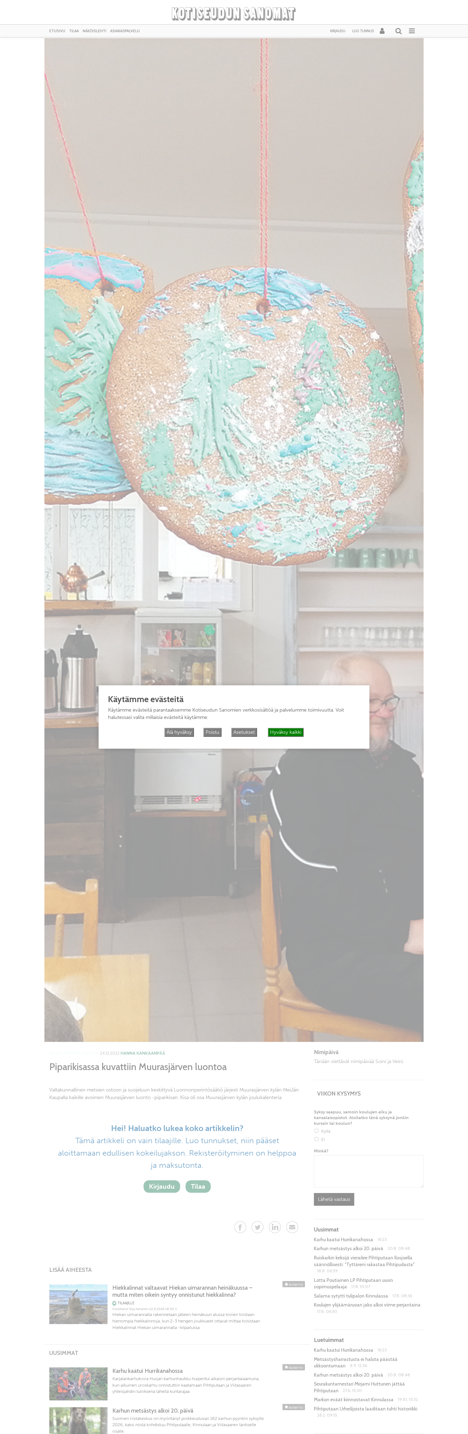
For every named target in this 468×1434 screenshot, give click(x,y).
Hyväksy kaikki (285, 732)
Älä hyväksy (179, 732)
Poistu (212, 732)
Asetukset (244, 732)
